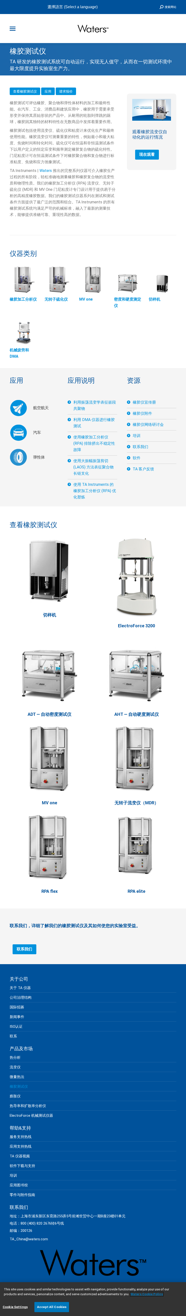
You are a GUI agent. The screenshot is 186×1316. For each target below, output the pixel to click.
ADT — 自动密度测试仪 (49, 714)
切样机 (49, 614)
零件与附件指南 (22, 1195)
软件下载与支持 (22, 1166)
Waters (45, 170)
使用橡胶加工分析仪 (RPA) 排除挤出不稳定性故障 (94, 443)
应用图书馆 (19, 1185)
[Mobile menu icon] (13, 28)
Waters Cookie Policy (147, 1294)
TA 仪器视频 (20, 1156)
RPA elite (136, 891)
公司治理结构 (20, 997)
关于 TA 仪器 (20, 988)
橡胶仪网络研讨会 (148, 424)
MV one (49, 802)
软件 (136, 458)
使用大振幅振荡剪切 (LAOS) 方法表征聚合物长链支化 (93, 467)
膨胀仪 (15, 1096)
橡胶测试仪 (19, 1086)
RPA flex (49, 891)
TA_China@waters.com (29, 1239)
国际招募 (17, 1007)
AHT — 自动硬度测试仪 (136, 714)
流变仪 (15, 1067)
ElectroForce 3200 (136, 625)
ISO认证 (16, 1026)
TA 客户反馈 (143, 469)
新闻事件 (17, 1017)
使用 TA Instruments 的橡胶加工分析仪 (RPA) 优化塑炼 (94, 490)
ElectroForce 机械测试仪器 (31, 1115)
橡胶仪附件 (142, 413)
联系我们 (140, 446)
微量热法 (17, 1077)
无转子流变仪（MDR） (137, 802)
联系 (13, 1036)
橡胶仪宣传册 (144, 402)
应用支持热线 (20, 1146)
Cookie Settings (15, 1307)
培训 (136, 435)
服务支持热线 (20, 1137)
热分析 (15, 1057)
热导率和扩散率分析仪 (28, 1106)
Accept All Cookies (51, 1307)
